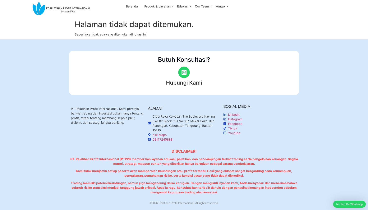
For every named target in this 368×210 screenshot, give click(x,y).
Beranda (132, 6)
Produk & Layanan (157, 6)
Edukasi (182, 6)
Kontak (220, 6)
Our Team (202, 6)
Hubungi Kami (184, 82)
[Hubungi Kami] (184, 72)
